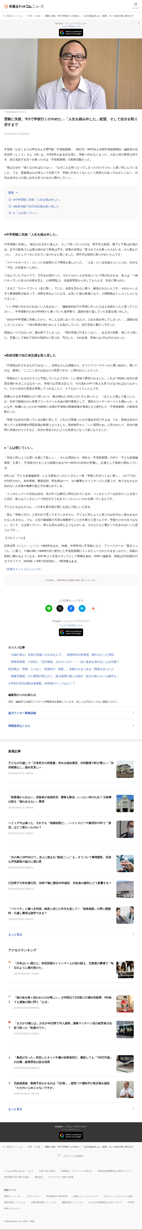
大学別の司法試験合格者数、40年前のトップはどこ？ (41, 683)
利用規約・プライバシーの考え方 (76, 1170)
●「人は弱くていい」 (26, 213)
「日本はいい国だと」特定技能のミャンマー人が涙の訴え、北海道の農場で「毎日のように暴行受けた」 (64, 965)
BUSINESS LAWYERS (57, 1196)
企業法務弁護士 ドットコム (43, 1202)
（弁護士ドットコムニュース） (23, 569)
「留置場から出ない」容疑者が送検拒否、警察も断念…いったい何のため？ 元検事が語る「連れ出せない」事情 (60, 799)
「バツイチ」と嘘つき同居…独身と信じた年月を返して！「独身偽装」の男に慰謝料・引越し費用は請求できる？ (59, 911)
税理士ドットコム (12, 1196)
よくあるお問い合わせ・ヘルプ (18, 1170)
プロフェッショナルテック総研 (118, 1196)
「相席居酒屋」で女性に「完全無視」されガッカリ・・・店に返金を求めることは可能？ (63, 662)
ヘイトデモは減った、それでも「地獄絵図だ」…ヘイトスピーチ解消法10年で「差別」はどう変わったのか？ (59, 825)
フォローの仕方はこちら (71, 26)
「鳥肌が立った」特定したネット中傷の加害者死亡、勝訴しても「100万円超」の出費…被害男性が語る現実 (63, 1059)
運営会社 (39, 1176)
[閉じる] (138, 23)
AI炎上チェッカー (12, 1208)
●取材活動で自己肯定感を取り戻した (36, 206)
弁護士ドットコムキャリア (85, 1196)
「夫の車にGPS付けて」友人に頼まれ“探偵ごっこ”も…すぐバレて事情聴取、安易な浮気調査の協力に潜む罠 (59, 859)
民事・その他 (34, 15)
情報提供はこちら (19, 726)
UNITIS (131, 1202)
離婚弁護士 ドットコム (72, 1202)
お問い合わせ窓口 (47, 1170)
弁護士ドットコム (14, 15)
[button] (93, 608)
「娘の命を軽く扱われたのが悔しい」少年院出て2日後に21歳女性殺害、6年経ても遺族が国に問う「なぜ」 (63, 999)
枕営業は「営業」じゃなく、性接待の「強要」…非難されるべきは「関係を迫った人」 (62, 669)
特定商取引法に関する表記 (16, 1176)
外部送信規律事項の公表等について (114, 1170)
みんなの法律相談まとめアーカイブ (105, 1202)
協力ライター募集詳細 (22, 713)
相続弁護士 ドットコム (14, 1202)
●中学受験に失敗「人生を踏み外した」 (37, 199)
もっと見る (15, 934)
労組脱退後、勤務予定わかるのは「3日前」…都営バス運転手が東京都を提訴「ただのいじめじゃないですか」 (62, 1085)
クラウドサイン (33, 1196)
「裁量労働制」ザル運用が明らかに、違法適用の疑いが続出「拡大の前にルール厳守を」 (63, 676)
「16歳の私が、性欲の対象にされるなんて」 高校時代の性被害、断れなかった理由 (61, 655)
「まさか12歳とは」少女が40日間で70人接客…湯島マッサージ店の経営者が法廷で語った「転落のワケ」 (63, 1025)
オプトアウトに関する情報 (60, 1176)
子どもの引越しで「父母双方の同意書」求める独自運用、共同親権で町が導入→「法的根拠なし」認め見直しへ (61, 765)
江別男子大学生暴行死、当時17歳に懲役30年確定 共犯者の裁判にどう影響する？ (60, 883)
